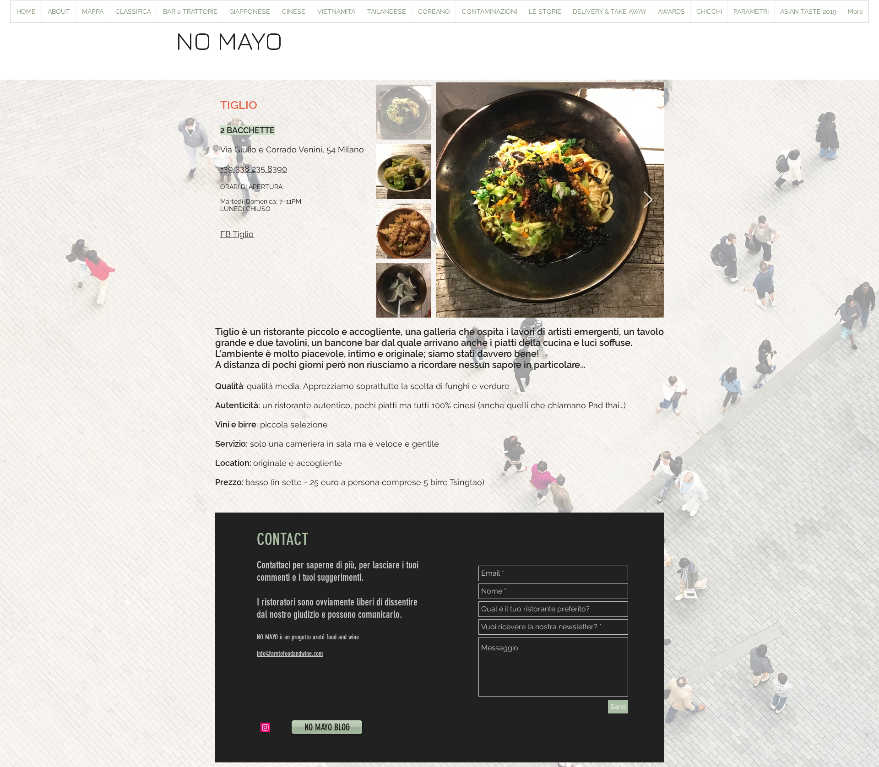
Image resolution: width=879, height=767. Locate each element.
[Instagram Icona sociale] (265, 727)
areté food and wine (337, 637)
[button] (249, 11)
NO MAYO (229, 40)
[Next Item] (648, 200)
